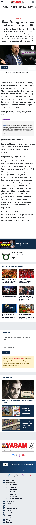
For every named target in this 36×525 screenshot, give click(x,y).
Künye (8, 520)
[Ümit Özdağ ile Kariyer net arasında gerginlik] (18, 55)
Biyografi (9, 515)
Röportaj (9, 513)
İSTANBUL (22, 7)
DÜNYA (30, 7)
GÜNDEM (4, 7)
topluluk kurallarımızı (18, 358)
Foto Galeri (10, 501)
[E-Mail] (13, 258)
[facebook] (8, 475)
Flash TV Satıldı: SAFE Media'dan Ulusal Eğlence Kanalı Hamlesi (9, 316)
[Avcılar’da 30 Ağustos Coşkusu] (9, 290)
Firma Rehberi (11, 508)
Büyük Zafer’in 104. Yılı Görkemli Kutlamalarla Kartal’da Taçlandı (9, 281)
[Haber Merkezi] (6, 256)
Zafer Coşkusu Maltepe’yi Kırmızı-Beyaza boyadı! (25, 281)
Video (8, 503)
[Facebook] (13, 455)
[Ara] (33, 2)
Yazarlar (9, 506)
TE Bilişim (22, 470)
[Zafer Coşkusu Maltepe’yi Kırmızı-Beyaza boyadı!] (27, 274)
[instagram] (23, 475)
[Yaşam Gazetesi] (17, 2)
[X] (16, 455)
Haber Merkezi (11, 72)
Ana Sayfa (10, 480)
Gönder (5, 352)
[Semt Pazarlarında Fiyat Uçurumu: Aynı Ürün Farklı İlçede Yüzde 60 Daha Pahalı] (27, 308)
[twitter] (16, 475)
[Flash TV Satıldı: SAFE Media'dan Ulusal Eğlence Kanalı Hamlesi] (9, 308)
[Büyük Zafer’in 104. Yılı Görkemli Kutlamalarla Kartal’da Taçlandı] (9, 274)
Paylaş (5, 67)
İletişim (9, 522)
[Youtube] (23, 455)
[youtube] (30, 475)
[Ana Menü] (2, 2)
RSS (6, 464)
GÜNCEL (18, 19)
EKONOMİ (13, 496)
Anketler (9, 517)
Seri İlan (9, 510)
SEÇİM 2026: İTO (15, 499)
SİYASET (12, 494)
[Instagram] (19, 455)
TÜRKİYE (13, 7)
